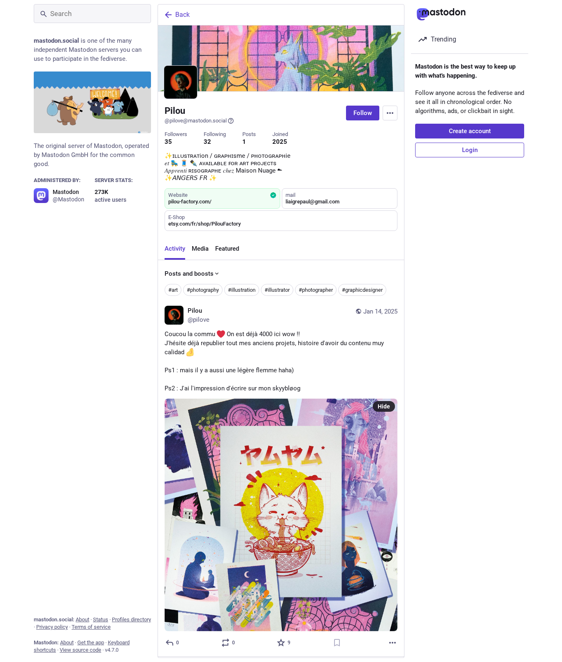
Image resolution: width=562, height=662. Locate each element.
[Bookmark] (337, 643)
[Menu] (390, 113)
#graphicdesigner (362, 290)
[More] (392, 643)
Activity (175, 248)
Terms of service (91, 627)
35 (168, 141)
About (82, 619)
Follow (362, 113)
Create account (470, 131)
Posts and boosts (189, 273)
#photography (203, 290)
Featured (227, 248)
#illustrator (277, 290)
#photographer (316, 290)
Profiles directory (131, 619)
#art (173, 290)
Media (200, 248)
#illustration (241, 290)
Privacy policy (52, 627)
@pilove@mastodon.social (196, 121)
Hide (384, 406)
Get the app (90, 642)
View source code (80, 650)
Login (470, 150)
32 (207, 141)
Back (182, 14)
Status (100, 619)
